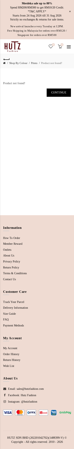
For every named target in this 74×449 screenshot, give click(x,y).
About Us (8, 255)
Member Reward (12, 243)
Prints (34, 63)
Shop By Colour (18, 63)
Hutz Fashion (28, 395)
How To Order (11, 238)
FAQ (6, 319)
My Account (10, 348)
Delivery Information (15, 307)
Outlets (7, 249)
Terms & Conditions (15, 273)
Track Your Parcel (13, 302)
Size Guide (9, 313)
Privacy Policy (11, 261)
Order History (11, 354)
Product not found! (51, 63)
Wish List (8, 365)
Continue (58, 92)
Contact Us (9, 279)
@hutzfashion (29, 401)
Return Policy (11, 267)
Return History (11, 360)
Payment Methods (13, 325)
